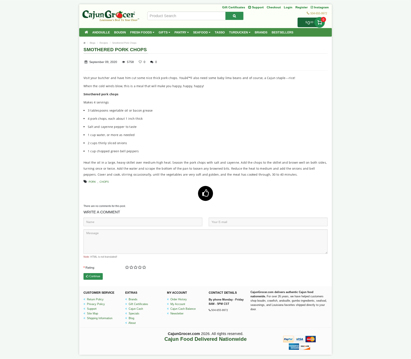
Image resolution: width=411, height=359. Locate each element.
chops (104, 181)
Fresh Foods (141, 32)
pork (92, 181)
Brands (261, 32)
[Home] (86, 32)
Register (301, 7)
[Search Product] (234, 16)
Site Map (92, 313)
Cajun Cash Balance (183, 308)
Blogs (92, 43)
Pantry (180, 32)
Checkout (274, 7)
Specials (133, 313)
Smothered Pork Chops (124, 43)
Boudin (120, 32)
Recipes (104, 43)
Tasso (220, 32)
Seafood (201, 32)
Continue (94, 276)
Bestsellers (282, 32)
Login (288, 7)
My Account (177, 304)
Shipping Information (99, 318)
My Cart (319, 22)
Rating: (90, 267)
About (132, 323)
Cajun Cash (135, 308)
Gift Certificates (233, 7)
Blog (131, 318)
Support (91, 308)
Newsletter (176, 313)
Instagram (321, 7)
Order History (178, 299)
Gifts (163, 32)
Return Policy (95, 299)
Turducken (239, 32)
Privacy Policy (95, 304)
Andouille (101, 32)
